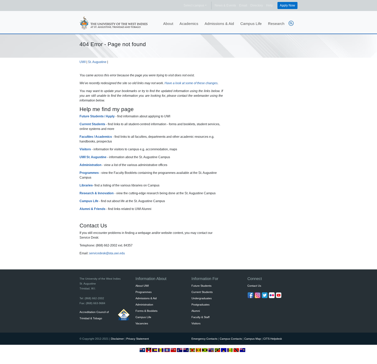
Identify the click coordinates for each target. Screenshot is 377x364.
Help (269, 5)
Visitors (85, 149)
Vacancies (141, 323)
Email (243, 5)
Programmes (89, 172)
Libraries (86, 185)
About (168, 24)
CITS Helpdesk (272, 338)
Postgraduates (200, 304)
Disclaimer (117, 338)
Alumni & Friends (92, 209)
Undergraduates (201, 298)
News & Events (225, 5)
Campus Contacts (231, 338)
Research (276, 24)
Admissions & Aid (219, 24)
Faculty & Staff (200, 317)
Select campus (194, 5)
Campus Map (252, 338)
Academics (188, 24)
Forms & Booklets (146, 310)
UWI (83, 62)
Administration (91, 165)
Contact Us (254, 285)
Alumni (195, 310)
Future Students (201, 285)
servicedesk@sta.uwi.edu (107, 253)
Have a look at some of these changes (191, 83)
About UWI (142, 285)
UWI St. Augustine (93, 157)
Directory (256, 5)
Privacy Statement (137, 338)
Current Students (202, 292)
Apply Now (287, 5)
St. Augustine (97, 62)
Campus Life (251, 24)
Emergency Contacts (204, 338)
